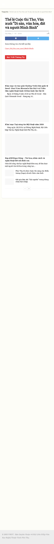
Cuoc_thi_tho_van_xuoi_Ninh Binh (19, 48)
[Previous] (25, 188)
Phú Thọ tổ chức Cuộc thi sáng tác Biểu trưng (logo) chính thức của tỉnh (32, 172)
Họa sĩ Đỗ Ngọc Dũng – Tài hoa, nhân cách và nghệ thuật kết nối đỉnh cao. (25, 159)
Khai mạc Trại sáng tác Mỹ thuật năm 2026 (24, 124)
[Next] (29, 188)
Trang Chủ (5, 12)
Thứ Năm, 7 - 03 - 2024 (13, 34)
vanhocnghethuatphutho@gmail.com (31, 453)
